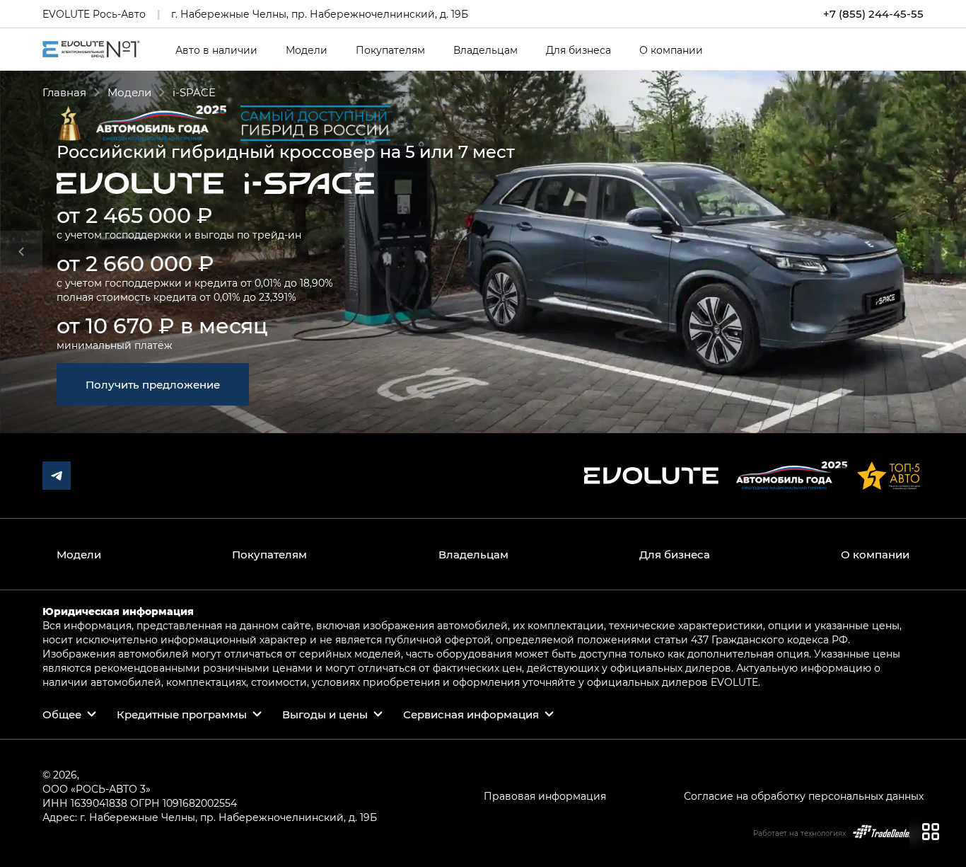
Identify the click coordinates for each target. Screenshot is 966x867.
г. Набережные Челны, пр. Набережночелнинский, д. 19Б (319, 14)
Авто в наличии (216, 50)
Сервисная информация (471, 714)
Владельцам (485, 50)
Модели (306, 50)
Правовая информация (545, 796)
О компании (671, 50)
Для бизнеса (578, 50)
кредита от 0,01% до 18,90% (263, 282)
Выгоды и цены (325, 714)
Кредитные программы (182, 714)
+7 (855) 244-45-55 (873, 14)
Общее (61, 714)
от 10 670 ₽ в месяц (162, 325)
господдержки (143, 234)
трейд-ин (276, 234)
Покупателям (390, 50)
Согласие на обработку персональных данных (804, 796)
